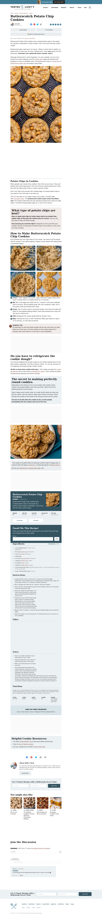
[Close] (73, 441)
